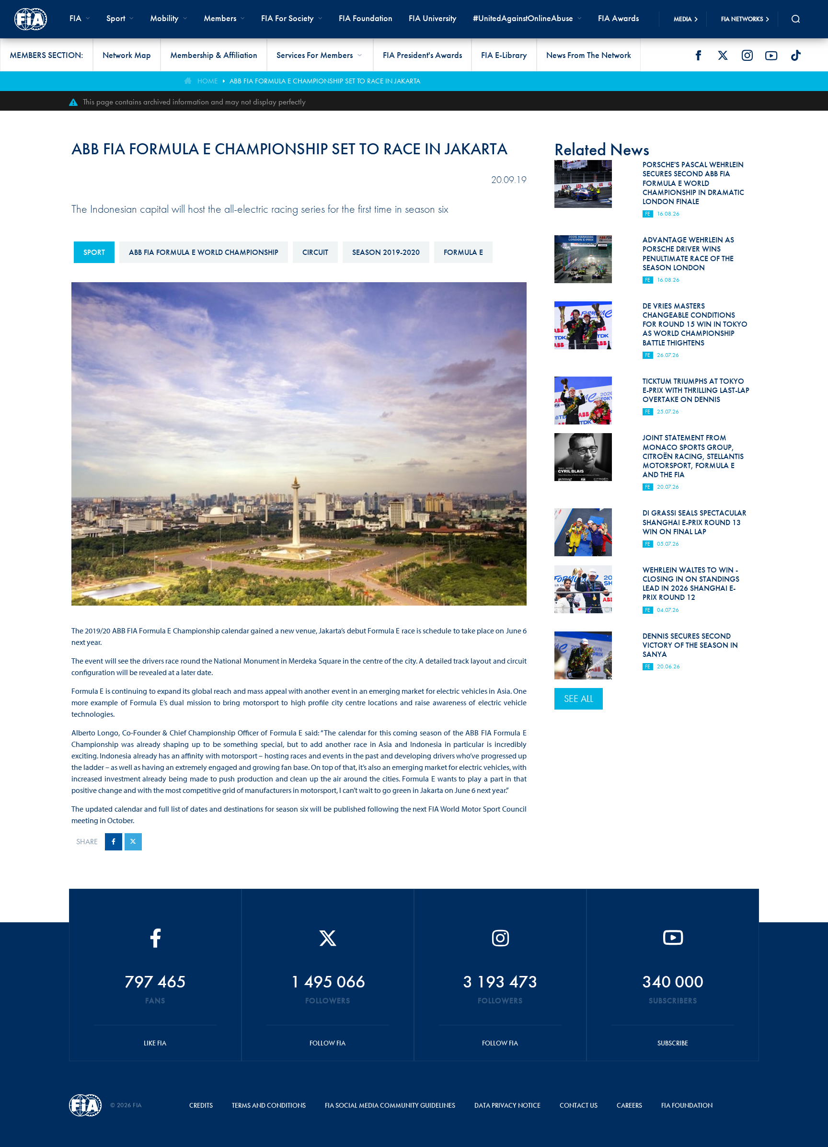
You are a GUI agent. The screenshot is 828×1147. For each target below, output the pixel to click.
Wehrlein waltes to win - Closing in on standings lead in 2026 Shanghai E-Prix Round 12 (691, 584)
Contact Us (579, 1105)
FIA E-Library (504, 54)
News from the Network (588, 54)
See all (578, 698)
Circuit (315, 252)
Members (220, 17)
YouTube (771, 55)
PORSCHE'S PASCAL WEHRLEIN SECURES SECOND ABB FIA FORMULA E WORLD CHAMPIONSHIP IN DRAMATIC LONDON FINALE (693, 183)
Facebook (698, 55)
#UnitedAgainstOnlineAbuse (523, 17)
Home (207, 81)
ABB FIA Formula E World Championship (203, 252)
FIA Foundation (365, 17)
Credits (201, 1105)
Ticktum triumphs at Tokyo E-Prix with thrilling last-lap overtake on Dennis (696, 390)
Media (683, 19)
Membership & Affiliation (213, 54)
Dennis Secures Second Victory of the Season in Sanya (690, 645)
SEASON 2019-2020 (386, 252)
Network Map (127, 54)
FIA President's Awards (422, 54)
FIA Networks (742, 19)
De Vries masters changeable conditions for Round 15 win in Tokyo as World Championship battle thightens (695, 324)
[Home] (30, 19)
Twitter (722, 55)
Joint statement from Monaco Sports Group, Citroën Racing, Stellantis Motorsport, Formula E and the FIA (693, 456)
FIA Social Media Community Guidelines (390, 1105)
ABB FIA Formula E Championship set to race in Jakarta (325, 81)
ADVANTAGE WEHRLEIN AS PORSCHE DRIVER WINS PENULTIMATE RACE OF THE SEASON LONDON (688, 254)
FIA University (433, 17)
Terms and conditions (269, 1105)
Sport (94, 252)
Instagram (747, 55)
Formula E (463, 252)
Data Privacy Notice (507, 1105)
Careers (629, 1105)
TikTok (796, 55)
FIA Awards (618, 17)
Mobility (164, 17)
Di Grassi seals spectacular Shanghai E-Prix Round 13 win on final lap (695, 522)
